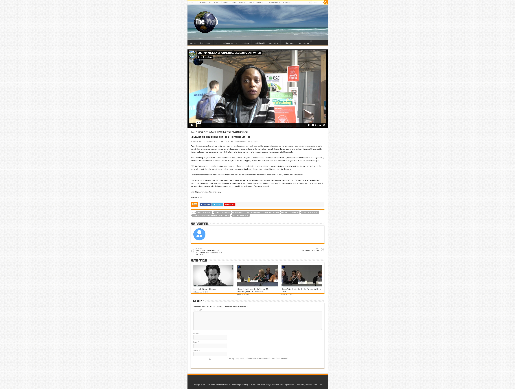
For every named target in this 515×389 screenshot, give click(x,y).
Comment (197, 310)
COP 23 (295, 2)
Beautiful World (259, 43)
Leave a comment (240, 141)
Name (196, 334)
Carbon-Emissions (204, 212)
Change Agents (272, 2)
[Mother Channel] (205, 22)
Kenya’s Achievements (310, 212)
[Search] (326, 2)
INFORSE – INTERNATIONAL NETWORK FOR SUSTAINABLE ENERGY (209, 252)
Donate (250, 2)
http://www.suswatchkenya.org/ (207, 192)
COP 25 (193, 43)
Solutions (224, 2)
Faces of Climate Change (204, 289)
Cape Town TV (303, 43)
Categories (286, 2)
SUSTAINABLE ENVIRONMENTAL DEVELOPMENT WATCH (211, 215)
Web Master (197, 141)
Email (196, 342)
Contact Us (260, 2)
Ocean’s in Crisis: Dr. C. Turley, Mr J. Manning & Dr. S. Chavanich (254, 290)
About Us (242, 2)
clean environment (222, 212)
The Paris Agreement (241, 215)
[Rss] (310, 2)
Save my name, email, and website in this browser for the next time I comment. (258, 359)
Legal (233, 2)
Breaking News (287, 43)
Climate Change (205, 43)
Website (196, 350)
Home (191, 2)
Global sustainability (290, 212)
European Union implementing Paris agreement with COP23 (256, 212)
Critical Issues (201, 2)
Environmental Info (230, 43)
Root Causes (213, 2)
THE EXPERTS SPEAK (310, 249)
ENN (216, 43)
